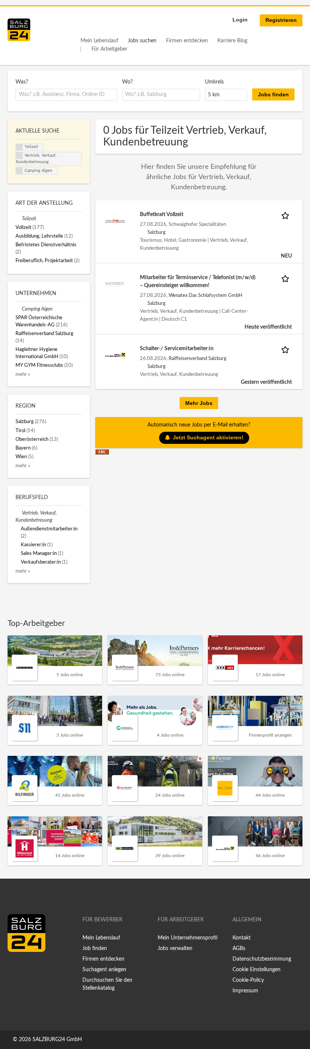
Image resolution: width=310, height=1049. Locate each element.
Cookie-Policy (248, 980)
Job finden (94, 948)
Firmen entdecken (187, 40)
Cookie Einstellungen (256, 969)
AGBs (238, 948)
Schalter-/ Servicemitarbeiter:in (177, 348)
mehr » (23, 374)
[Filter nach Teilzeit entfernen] (19, 218)
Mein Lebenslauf (99, 40)
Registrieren (281, 20)
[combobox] (66, 95)
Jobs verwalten (175, 948)
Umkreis (214, 82)
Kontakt (241, 938)
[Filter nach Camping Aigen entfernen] (19, 309)
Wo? (127, 82)
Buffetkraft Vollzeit (161, 214)
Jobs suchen (142, 40)
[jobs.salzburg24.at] (19, 30)
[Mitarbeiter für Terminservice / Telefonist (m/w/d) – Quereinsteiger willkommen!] (115, 283)
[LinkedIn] (27, 967)
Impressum (245, 990)
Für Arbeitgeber (109, 49)
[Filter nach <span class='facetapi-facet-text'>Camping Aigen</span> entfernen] (19, 170)
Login (240, 20)
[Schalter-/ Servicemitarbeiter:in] (115, 354)
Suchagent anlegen (104, 969)
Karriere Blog (232, 40)
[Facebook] (16, 967)
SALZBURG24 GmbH (57, 1039)
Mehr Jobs (198, 403)
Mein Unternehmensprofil (187, 938)
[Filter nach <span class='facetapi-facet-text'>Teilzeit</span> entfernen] (19, 147)
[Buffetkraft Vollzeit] (115, 220)
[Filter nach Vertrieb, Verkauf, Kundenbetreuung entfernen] (19, 513)
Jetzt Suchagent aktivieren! (208, 437)
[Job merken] (286, 215)
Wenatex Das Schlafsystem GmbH (205, 295)
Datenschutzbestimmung (261, 959)
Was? (22, 82)
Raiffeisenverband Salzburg (197, 358)
